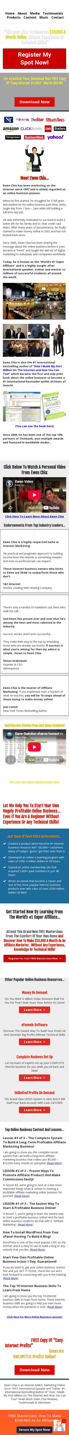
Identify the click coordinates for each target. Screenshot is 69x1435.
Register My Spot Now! (34, 58)
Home (10, 13)
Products (14, 17)
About (22, 13)
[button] (59, 1425)
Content (30, 17)
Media (35, 13)
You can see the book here (34, 426)
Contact (57, 17)
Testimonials (53, 13)
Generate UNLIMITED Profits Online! (38, 1354)
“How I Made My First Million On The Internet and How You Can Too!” (32, 370)
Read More (54, 1163)
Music (43, 17)
